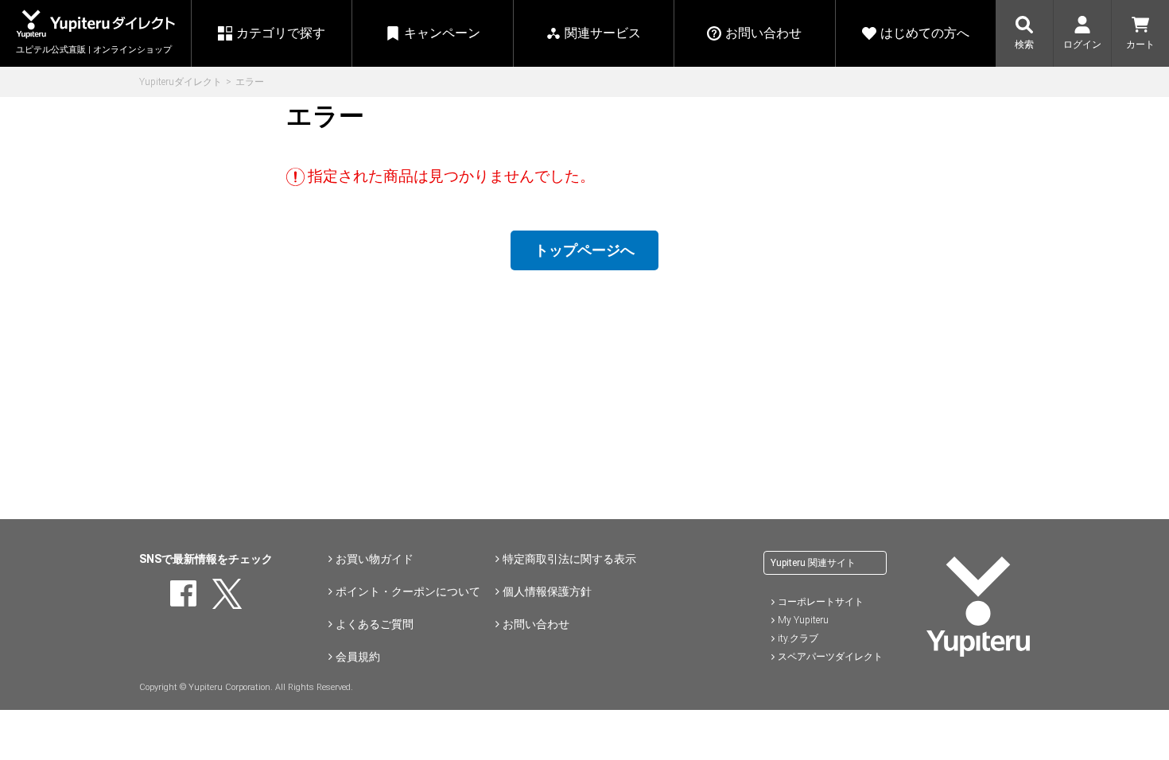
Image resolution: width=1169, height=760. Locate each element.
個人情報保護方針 (547, 591)
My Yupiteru (803, 620)
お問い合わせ (536, 624)
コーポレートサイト (821, 601)
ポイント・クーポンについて (408, 591)
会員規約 (358, 656)
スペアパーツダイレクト (830, 656)
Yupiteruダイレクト (180, 81)
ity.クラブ (798, 638)
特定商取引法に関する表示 (569, 559)
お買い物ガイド (375, 559)
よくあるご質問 (375, 624)
